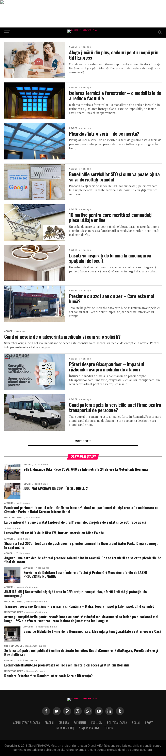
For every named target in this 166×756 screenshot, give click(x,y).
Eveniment (80, 722)
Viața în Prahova (89, 728)
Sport (149, 722)
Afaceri (49, 722)
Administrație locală (26, 722)
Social (136, 722)
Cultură (64, 722)
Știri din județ (65, 728)
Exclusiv (96, 722)
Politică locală (117, 722)
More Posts (83, 441)
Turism (108, 728)
